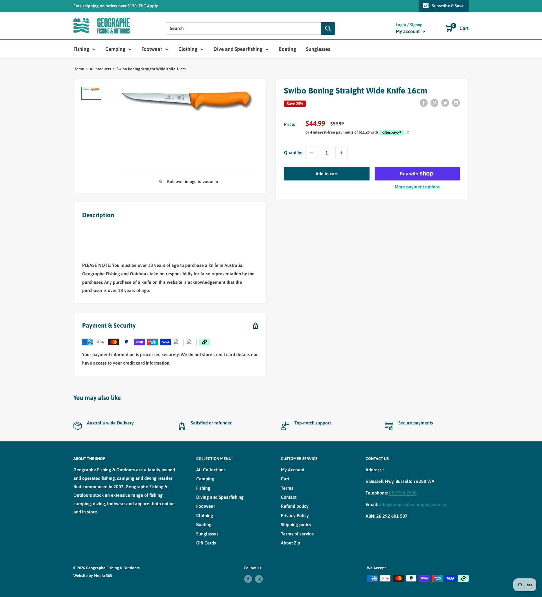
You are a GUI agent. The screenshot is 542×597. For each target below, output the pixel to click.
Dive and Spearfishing (238, 49)
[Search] (328, 28)
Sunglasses (318, 49)
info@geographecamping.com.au (412, 504)
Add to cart (327, 173)
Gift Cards (206, 542)
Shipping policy (296, 524)
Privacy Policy (295, 515)
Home (78, 69)
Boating (287, 49)
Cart (285, 478)
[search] (243, 28)
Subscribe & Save (448, 5)
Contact (288, 497)
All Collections (211, 469)
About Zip (290, 542)
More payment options (417, 186)
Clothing (187, 49)
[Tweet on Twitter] (445, 102)
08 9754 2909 (403, 492)
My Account (292, 469)
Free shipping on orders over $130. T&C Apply (115, 5)
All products (100, 69)
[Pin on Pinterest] (434, 102)
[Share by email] (456, 102)
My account (408, 31)
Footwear (151, 49)
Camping (115, 49)
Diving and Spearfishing (220, 497)
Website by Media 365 (92, 575)
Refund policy (295, 506)
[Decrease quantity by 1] (312, 153)
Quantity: (293, 152)
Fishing (81, 49)
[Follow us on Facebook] (248, 579)
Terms (287, 488)
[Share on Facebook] (424, 102)
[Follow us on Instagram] (259, 579)
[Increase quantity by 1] (342, 153)
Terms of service (297, 533)
